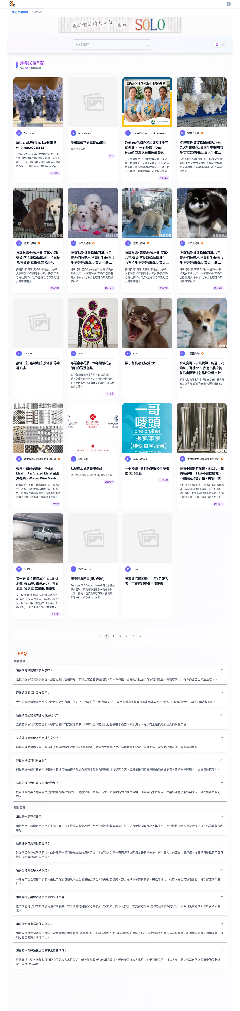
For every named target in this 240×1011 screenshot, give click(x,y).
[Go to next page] (140, 636)
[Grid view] (217, 44)
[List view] (223, 44)
